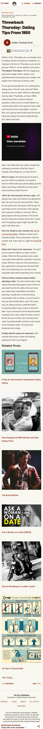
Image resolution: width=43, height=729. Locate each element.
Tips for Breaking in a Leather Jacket (18, 586)
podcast (38, 3)
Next (35, 683)
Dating (6, 13)
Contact (4, 702)
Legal (14, 702)
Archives (21, 706)
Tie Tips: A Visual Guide (12, 669)
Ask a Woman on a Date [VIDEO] (16, 532)
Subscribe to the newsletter (13, 727)
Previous (10, 683)
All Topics (34, 702)
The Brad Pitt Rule (10, 495)
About (23, 702)
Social (11, 13)
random (27, 3)
